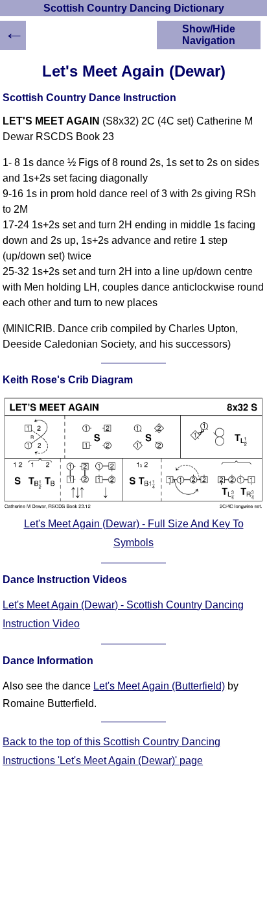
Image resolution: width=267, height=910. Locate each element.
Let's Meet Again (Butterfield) (159, 685)
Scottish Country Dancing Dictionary (133, 8)
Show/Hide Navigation (208, 34)
